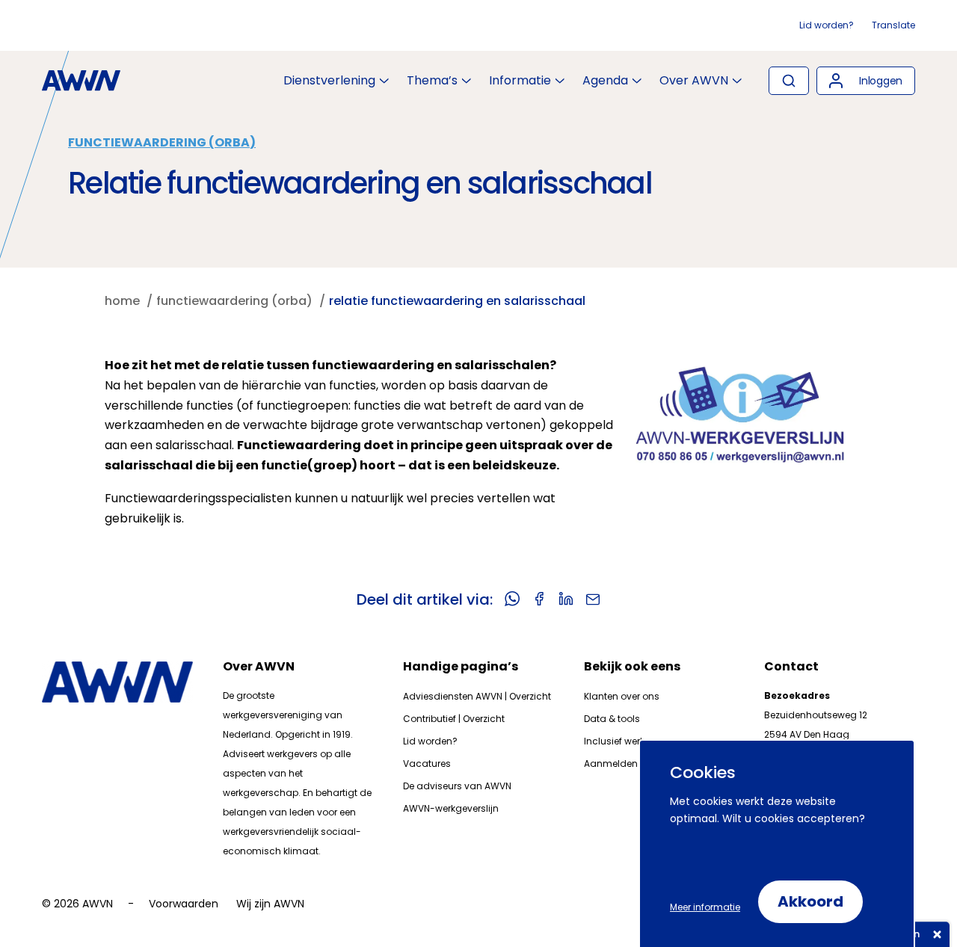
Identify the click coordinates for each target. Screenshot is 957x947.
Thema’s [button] (432, 80)
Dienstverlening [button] (329, 80)
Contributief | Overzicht (454, 718)
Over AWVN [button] (693, 80)
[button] (865, 81)
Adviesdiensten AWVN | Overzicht (477, 696)
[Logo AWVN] (81, 81)
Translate (893, 25)
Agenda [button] (605, 80)
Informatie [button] (520, 80)
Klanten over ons (621, 696)
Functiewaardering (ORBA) (162, 142)
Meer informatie (705, 907)
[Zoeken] (789, 81)
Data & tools (612, 718)
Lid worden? (826, 25)
